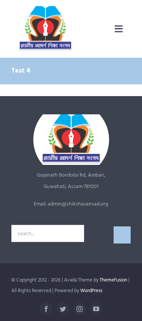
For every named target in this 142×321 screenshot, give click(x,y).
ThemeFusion (113, 280)
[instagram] (79, 308)
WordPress (91, 290)
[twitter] (62, 308)
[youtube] (96, 308)
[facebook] (46, 308)
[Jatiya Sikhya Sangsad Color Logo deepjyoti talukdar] (45, 8)
